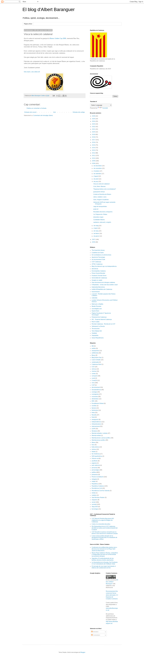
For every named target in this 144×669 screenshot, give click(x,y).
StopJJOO (95, 506)
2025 (94, 119)
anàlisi (94, 348)
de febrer (96, 233)
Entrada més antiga (79, 112)
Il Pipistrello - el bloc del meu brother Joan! (105, 284)
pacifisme (95, 461)
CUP (93, 385)
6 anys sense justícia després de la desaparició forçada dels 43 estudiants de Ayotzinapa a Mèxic (104, 537)
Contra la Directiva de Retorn (102, 194)
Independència (96, 422)
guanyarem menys (99, 192)
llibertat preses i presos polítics (101, 438)
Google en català (97, 280)
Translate (105, 108)
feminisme (95, 410)
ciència (94, 369)
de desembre (98, 166)
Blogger (82, 652)
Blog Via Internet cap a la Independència (104, 266)
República (95, 484)
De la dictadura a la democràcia (101, 255)
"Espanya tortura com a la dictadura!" (104, 189)
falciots (94, 408)
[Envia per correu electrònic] (57, 96)
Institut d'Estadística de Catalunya (102, 289)
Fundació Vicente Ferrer (99, 275)
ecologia (94, 392)
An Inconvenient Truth (98, 259)
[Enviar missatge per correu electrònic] (53, 95)
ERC (93, 401)
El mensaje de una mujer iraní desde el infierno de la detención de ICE (104, 567)
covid (93, 378)
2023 (94, 124)
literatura (94, 431)
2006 (94, 242)
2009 (94, 161)
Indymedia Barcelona (98, 287)
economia (95, 396)
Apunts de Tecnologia (98, 257)
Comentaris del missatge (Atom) (43, 115)
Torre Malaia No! (97, 331)
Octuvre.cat (95, 458)
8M (93, 346)
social (93, 502)
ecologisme (95, 394)
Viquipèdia (95, 335)
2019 (94, 134)
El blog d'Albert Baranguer (48, 9)
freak (93, 417)
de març (96, 231)
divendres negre (98, 217)
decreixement (96, 387)
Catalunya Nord (96, 364)
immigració (95, 419)
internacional (96, 426)
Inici (54, 112)
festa (93, 412)
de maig (96, 225)
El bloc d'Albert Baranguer (112, 581)
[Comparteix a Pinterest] (66, 96)
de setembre (98, 173)
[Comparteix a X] (61, 96)
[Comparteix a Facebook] (63, 96)
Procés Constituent (97, 477)
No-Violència (96, 454)
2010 (94, 158)
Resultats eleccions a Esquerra (102, 212)
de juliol (96, 179)
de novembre (98, 168)
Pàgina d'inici (28, 24)
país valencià (96, 465)
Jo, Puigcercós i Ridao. (100, 214)
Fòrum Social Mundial (98, 273)
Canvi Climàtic (96, 360)
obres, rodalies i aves (99, 197)
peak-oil (95, 209)
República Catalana (98, 486)
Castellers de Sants (98, 252)
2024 (94, 121)
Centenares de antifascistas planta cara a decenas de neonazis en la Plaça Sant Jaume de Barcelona (104, 549)
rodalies (94, 495)
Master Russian (96, 306)
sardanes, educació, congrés (102, 222)
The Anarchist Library (98, 250)
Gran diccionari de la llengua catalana (103, 282)
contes (94, 373)
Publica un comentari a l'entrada (36, 108)
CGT (93, 367)
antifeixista (95, 353)
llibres (93, 442)
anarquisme (95, 350)
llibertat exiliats (96, 435)
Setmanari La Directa (98, 326)
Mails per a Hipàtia (97, 304)
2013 (94, 150)
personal (94, 467)
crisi (93, 383)
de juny (96, 181)
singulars (94, 500)
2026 (94, 116)
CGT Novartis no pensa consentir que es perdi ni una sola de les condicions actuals (105, 532)
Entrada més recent (30, 112)
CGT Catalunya (96, 262)
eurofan (94, 405)
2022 (94, 126)
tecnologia (95, 509)
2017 (94, 140)
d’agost (96, 176)
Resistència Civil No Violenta (100, 490)
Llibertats (94, 298)
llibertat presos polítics (98, 440)
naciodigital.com (97, 308)
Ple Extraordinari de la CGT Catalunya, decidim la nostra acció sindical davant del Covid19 (105, 528)
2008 (94, 163)
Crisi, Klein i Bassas (99, 186)
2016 (94, 142)
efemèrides (95, 399)
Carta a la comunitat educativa (101, 524)
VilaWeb (94, 333)
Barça (93, 355)
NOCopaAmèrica (97, 456)
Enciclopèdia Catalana (99, 271)
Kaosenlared (96, 291)
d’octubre (97, 171)
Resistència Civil (97, 488)
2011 (94, 155)
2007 (94, 239)
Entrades (95, 632)
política (94, 472)
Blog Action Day (96, 357)
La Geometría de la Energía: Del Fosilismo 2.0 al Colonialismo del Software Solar (105, 563)
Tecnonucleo (96, 328)
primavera (95, 474)
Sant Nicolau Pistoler (98, 497)
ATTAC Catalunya (97, 264)
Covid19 (94, 380)
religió (94, 481)
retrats (94, 493)
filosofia (94, 415)
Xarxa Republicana (98, 338)
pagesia (94, 463)
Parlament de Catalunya (99, 317)
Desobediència (96, 389)
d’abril (96, 228)
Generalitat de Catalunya (99, 278)
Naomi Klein (95, 311)
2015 (94, 145)
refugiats (94, 479)
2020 (94, 132)
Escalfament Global (98, 403)
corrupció (94, 376)
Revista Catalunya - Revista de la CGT (103, 324)
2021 (94, 129)
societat (94, 504)
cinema (94, 371)
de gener (96, 236)
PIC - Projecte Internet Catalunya (102, 319)
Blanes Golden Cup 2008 (58, 38)
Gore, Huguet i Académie (101, 199)
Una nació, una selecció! (32, 72)
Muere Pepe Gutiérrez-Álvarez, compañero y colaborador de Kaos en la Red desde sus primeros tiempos (105, 554)
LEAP (93, 428)
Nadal (93, 451)
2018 (94, 137)
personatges (95, 470)
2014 (94, 147)
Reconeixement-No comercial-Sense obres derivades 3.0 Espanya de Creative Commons (112, 595)
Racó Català (95, 322)
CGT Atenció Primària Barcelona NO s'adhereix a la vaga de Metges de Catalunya (103, 520)
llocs (93, 445)
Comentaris (96, 635)
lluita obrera (95, 447)
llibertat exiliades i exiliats (99, 433)
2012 (94, 153)
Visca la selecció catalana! (101, 184)
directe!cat (95, 269)
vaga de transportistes (100, 206)
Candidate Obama (99, 219)
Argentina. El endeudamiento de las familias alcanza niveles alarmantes (103, 559)
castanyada (95, 362)
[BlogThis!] (59, 96)
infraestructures (96, 424)
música (94, 449)
